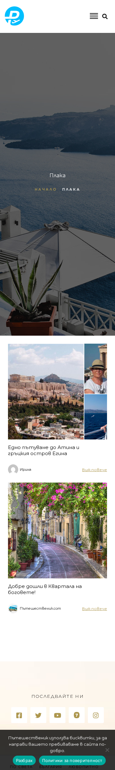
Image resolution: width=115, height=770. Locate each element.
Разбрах (24, 760)
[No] (107, 750)
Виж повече (94, 469)
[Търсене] (88, 43)
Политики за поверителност (72, 760)
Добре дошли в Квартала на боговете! (45, 589)
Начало (46, 189)
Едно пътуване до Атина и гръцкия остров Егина (43, 450)
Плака (71, 189)
